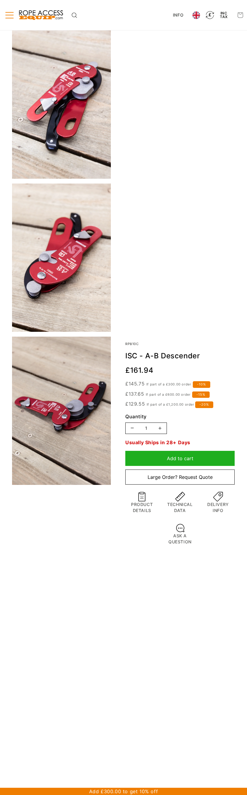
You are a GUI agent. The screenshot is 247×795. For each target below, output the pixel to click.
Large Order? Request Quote (180, 477)
